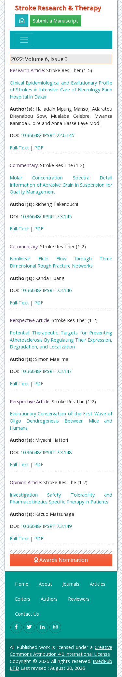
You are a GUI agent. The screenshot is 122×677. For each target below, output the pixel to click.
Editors (22, 599)
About (45, 584)
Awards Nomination (63, 559)
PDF (38, 148)
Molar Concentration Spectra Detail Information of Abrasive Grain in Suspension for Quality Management (61, 185)
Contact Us (27, 614)
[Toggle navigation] (24, 39)
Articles (97, 584)
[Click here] (18, 20)
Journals (70, 584)
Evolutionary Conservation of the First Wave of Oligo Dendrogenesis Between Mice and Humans (61, 420)
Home (21, 584)
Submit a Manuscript (55, 20)
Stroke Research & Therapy (58, 8)
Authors (49, 599)
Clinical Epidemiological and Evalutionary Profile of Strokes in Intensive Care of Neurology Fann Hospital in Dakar (61, 90)
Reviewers (78, 599)
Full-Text (19, 148)
